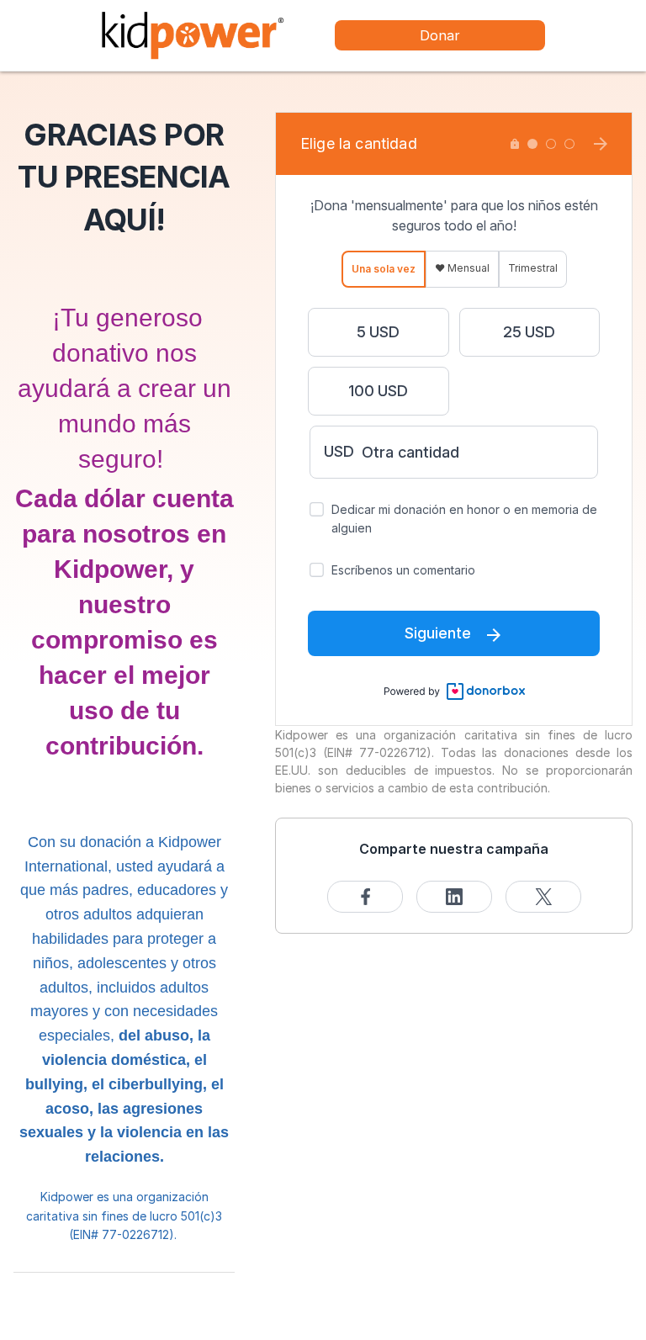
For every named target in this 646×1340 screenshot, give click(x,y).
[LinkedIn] (454, 897)
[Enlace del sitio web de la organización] (192, 34)
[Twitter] (543, 897)
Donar (440, 35)
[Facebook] (365, 897)
